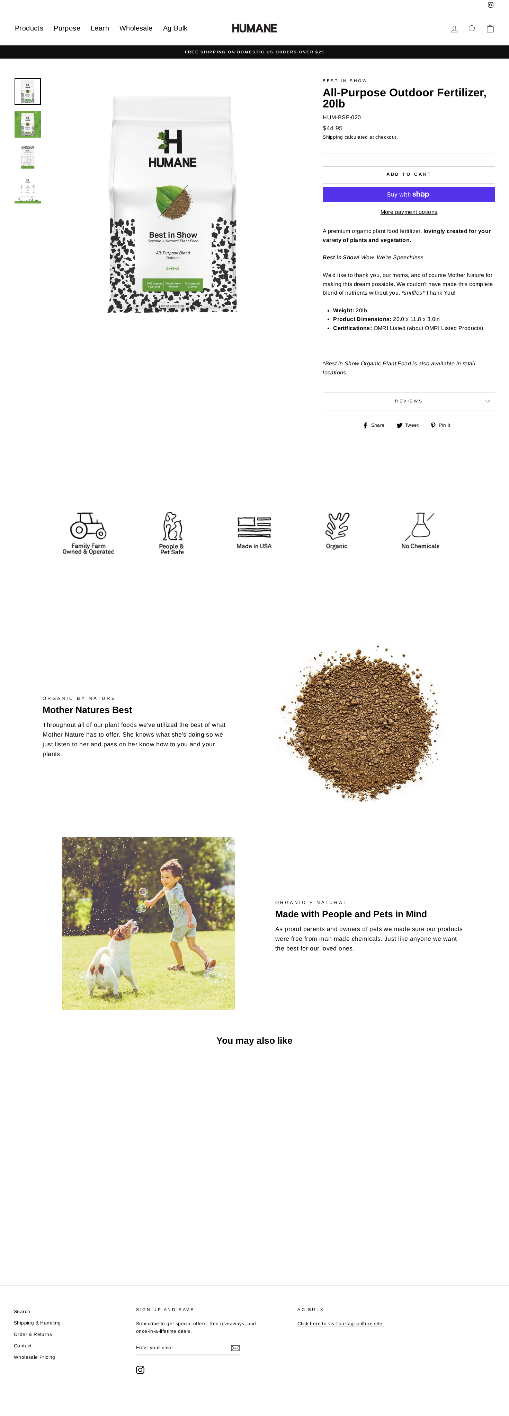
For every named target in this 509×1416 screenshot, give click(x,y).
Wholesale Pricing (34, 1357)
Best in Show (345, 80)
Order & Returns (33, 1334)
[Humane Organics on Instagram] (140, 1370)
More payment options (409, 212)
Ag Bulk (175, 28)
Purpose (67, 28)
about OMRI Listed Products (445, 328)
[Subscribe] (235, 1347)
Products (29, 28)
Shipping (333, 137)
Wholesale (136, 28)
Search (22, 1311)
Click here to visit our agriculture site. (340, 1323)
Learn (100, 28)
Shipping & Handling (37, 1323)
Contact (23, 1345)
